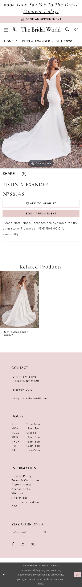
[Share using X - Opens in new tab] (24, 173)
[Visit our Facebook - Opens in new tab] (13, 544)
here (40, 583)
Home (9, 41)
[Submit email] (45, 532)
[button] (6, 29)
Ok (77, 574)
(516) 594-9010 (49, 228)
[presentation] (19, 299)
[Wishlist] (75, 29)
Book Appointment (41, 213)
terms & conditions (26, 480)
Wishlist (17, 493)
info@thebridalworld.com (30, 398)
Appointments (22, 484)
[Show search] (67, 29)
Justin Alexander (34, 41)
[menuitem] (6, 29)
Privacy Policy (22, 476)
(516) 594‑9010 (22, 389)
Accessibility (21, 489)
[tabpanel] (41, 107)
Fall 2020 (64, 41)
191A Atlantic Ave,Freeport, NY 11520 (25, 379)
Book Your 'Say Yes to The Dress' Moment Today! (41, 8)
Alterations (20, 497)
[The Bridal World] (41, 29)
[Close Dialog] (4, 575)
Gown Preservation (25, 502)
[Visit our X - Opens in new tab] (33, 544)
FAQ (15, 506)
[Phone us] (15, 29)
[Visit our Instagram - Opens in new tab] (22, 544)
